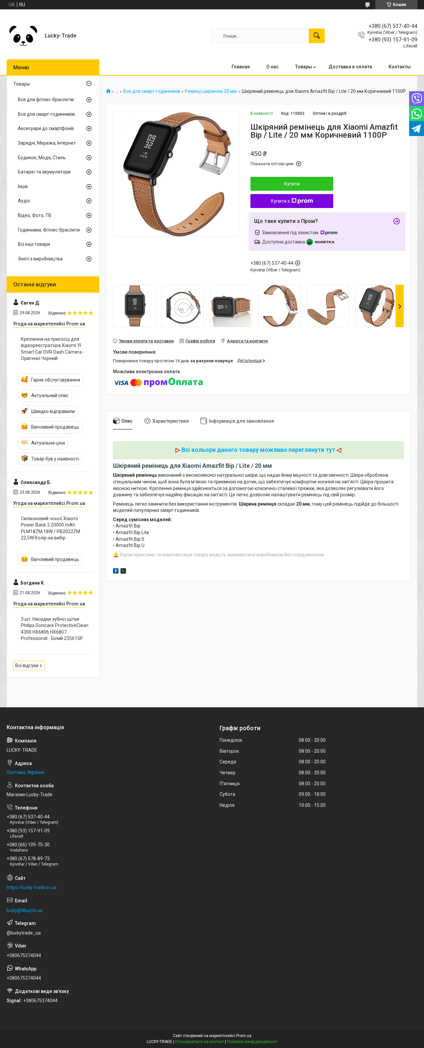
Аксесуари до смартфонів (46, 128)
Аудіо (24, 200)
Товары (303, 66)
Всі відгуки (26, 665)
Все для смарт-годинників (151, 91)
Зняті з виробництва (40, 258)
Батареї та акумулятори (44, 172)
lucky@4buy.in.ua (24, 910)
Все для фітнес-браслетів (46, 99)
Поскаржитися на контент (199, 1041)
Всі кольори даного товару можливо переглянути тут (258, 449)
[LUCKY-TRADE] (23, 35)
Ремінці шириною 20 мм (211, 91)
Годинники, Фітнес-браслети (49, 230)
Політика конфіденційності (252, 1041)
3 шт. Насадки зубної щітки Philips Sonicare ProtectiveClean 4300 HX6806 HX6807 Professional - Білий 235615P (54, 628)
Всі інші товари (34, 244)
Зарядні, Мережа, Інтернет (47, 143)
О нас (272, 66)
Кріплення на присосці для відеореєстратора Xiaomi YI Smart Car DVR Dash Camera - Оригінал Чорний (52, 348)
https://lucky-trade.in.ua (31, 887)
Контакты (400, 66)
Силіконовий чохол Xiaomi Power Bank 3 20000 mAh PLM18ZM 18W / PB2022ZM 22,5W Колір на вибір (50, 528)
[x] (123, 572)
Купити (292, 183)
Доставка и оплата (350, 66)
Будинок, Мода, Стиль (42, 157)
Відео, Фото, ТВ (34, 215)
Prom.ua (243, 1035)
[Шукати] (317, 36)
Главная (241, 66)
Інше (23, 186)
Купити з (280, 201)
